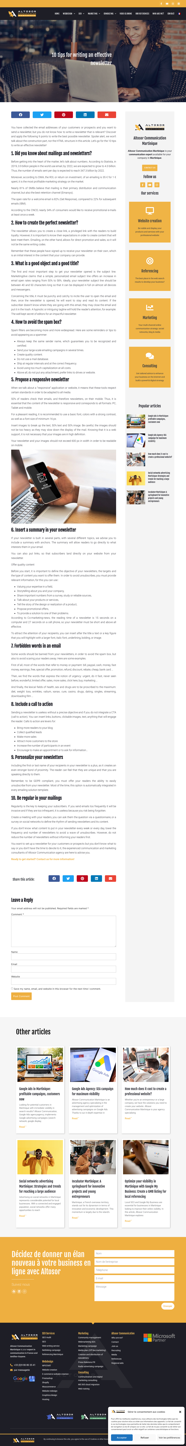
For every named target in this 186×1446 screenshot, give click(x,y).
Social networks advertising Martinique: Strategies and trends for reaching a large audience (40, 1186)
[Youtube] (167, 3)
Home (57, 13)
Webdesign (67, 13)
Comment (17, 914)
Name (14, 952)
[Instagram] (173, 3)
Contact (171, 13)
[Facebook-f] (161, 3)
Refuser (145, 1437)
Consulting (108, 13)
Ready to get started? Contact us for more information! (42, 859)
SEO (80, 13)
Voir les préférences (169, 1437)
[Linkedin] (178, 3)
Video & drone (126, 13)
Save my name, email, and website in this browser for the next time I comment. (57, 989)
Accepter (122, 1437)
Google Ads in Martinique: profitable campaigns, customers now (158, 419)
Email (14, 964)
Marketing (93, 13)
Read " (22, 1126)
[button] (180, 1411)
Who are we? (158, 13)
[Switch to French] (179, 13)
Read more (150, 225)
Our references (142, 13)
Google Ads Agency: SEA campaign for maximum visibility (157, 438)
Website (15, 976)
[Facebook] (14, 1291)
